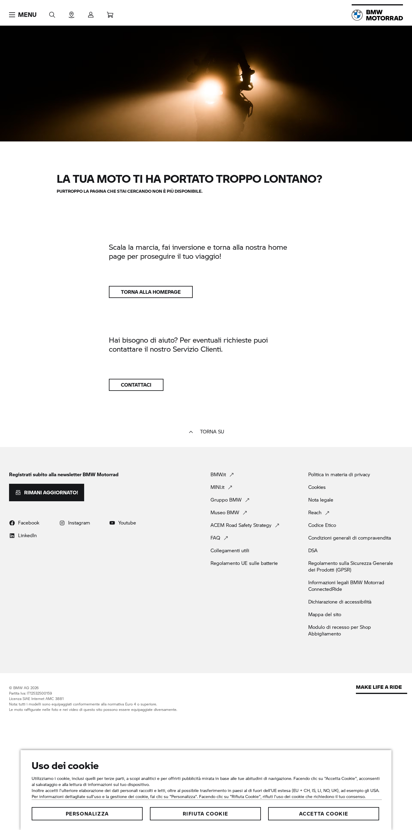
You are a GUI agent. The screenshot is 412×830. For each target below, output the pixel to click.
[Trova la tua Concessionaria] (71, 13)
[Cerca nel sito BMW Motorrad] (52, 13)
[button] (22, 15)
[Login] (90, 13)
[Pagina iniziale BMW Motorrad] (377, 15)
